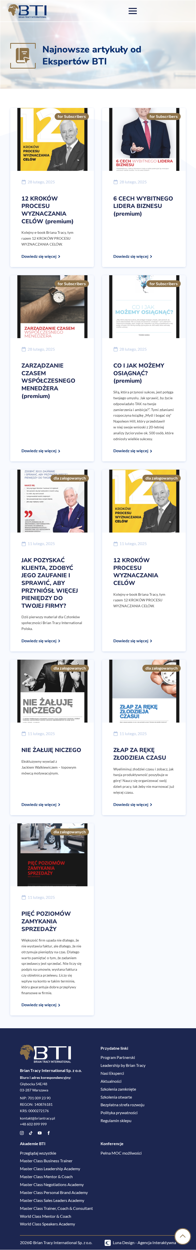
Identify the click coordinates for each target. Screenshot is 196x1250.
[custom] (31, 1133)
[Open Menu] (133, 11)
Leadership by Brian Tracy (123, 1065)
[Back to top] (183, 1237)
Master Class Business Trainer (46, 1160)
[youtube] (40, 1133)
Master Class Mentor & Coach (46, 1176)
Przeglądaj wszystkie (38, 1153)
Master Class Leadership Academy (50, 1168)
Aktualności (111, 1081)
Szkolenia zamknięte (118, 1089)
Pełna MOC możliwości (121, 1153)
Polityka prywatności (119, 1112)
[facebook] (49, 1133)
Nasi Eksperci (112, 1073)
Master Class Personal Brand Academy (54, 1192)
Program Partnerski (118, 1057)
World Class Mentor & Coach (45, 1216)
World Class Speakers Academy (47, 1224)
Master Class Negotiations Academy (52, 1184)
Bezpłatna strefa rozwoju (122, 1104)
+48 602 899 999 (33, 1124)
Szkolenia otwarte (116, 1096)
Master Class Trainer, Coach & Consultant (56, 1208)
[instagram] (22, 1133)
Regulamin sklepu (116, 1120)
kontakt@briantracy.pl (37, 1118)
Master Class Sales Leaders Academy (52, 1200)
